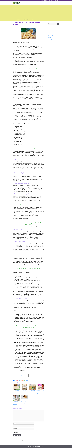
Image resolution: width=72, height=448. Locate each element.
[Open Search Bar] (13, 20)
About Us (45, 0)
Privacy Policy (50, 0)
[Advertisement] (36, 11)
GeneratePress (41, 446)
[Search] (58, 24)
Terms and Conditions (56, 0)
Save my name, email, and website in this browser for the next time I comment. (28, 431)
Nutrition (20, 375)
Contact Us (41, 0)
